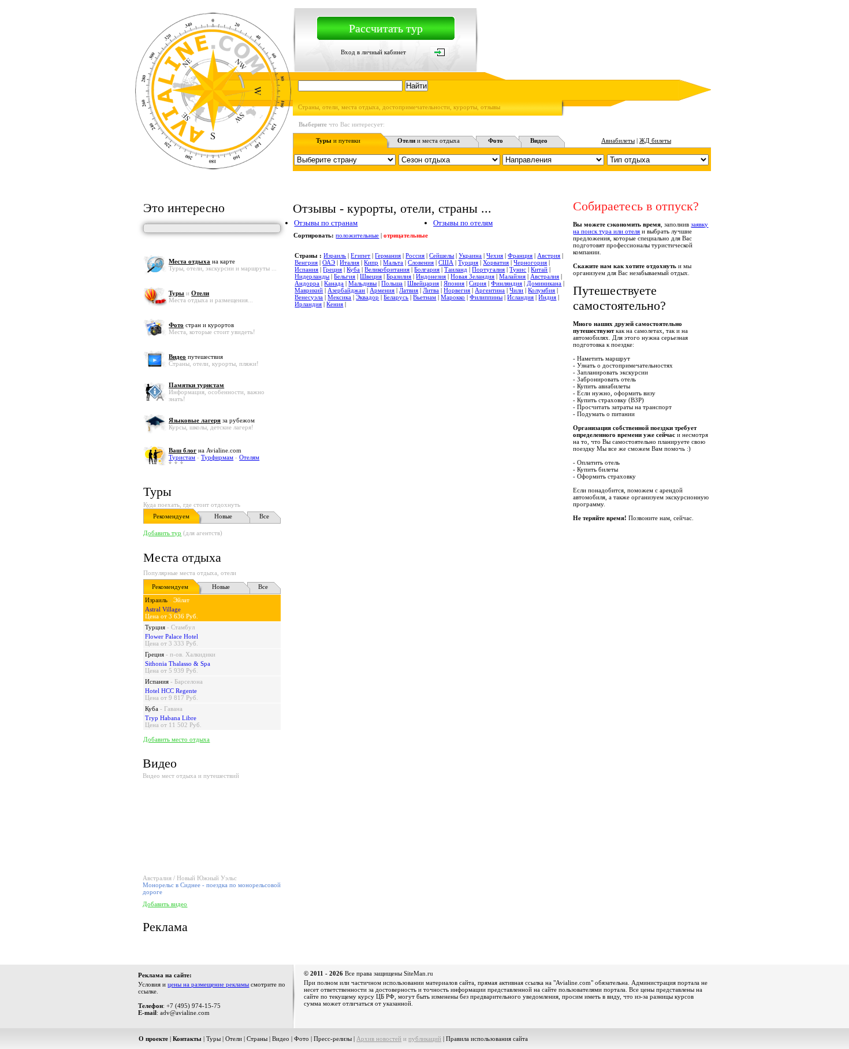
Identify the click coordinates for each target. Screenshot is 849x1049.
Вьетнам (424, 297)
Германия (388, 255)
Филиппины (486, 297)
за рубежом (212, 420)
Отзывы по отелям (463, 222)
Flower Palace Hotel (171, 636)
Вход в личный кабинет (373, 52)
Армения (382, 290)
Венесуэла (309, 297)
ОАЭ (328, 262)
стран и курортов (201, 324)
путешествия (196, 356)
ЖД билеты (655, 140)
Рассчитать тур (386, 28)
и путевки (338, 140)
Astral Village (163, 609)
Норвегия (457, 290)
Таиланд (455, 269)
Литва (431, 290)
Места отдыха (182, 557)
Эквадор (367, 297)
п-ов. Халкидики (192, 654)
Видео (280, 1038)
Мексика (339, 297)
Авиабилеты (618, 140)
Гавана (173, 708)
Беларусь (395, 297)
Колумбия (541, 290)
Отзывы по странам (326, 222)
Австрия (548, 255)
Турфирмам (217, 457)
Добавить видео (165, 903)
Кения (334, 304)
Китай (539, 269)
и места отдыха (428, 140)
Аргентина (490, 290)
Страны (257, 1038)
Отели (233, 1038)
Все (264, 516)
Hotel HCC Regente (171, 690)
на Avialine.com (205, 450)
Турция (155, 627)
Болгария (427, 269)
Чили (516, 290)
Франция (520, 255)
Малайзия (512, 276)
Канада (334, 283)
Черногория (530, 262)
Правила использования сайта (487, 1038)
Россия (415, 255)
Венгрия (306, 262)
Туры (157, 491)
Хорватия (496, 262)
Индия (547, 297)
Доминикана (544, 283)
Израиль (156, 599)
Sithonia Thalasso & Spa (177, 663)
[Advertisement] (501, 547)
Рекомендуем (171, 516)
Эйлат (181, 599)
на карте (202, 261)
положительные (357, 235)
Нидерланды (312, 276)
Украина (470, 255)
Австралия (544, 276)
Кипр (371, 262)
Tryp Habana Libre (170, 717)
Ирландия (308, 304)
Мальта (393, 262)
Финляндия (506, 283)
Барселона (188, 681)
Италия (349, 262)
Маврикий (309, 290)
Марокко (453, 297)
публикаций (424, 1038)
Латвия (408, 290)
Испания (157, 681)
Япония (454, 283)
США (445, 262)
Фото (301, 1038)
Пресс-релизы (333, 1038)
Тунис (517, 269)
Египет (360, 255)
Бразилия (398, 276)
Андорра (307, 283)
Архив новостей (378, 1038)
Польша (392, 283)
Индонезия (431, 276)
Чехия (494, 255)
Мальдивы (362, 283)
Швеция (371, 276)
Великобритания (386, 269)
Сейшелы (441, 255)
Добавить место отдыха (176, 739)
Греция (154, 654)
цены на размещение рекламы (208, 984)
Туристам (182, 457)
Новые (223, 516)
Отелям (249, 457)
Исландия (520, 297)
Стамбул (183, 627)
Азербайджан (346, 290)
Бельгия (344, 276)
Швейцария (423, 283)
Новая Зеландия (472, 276)
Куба (151, 708)
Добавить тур (162, 532)
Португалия (488, 269)
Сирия (477, 283)
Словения (421, 262)
